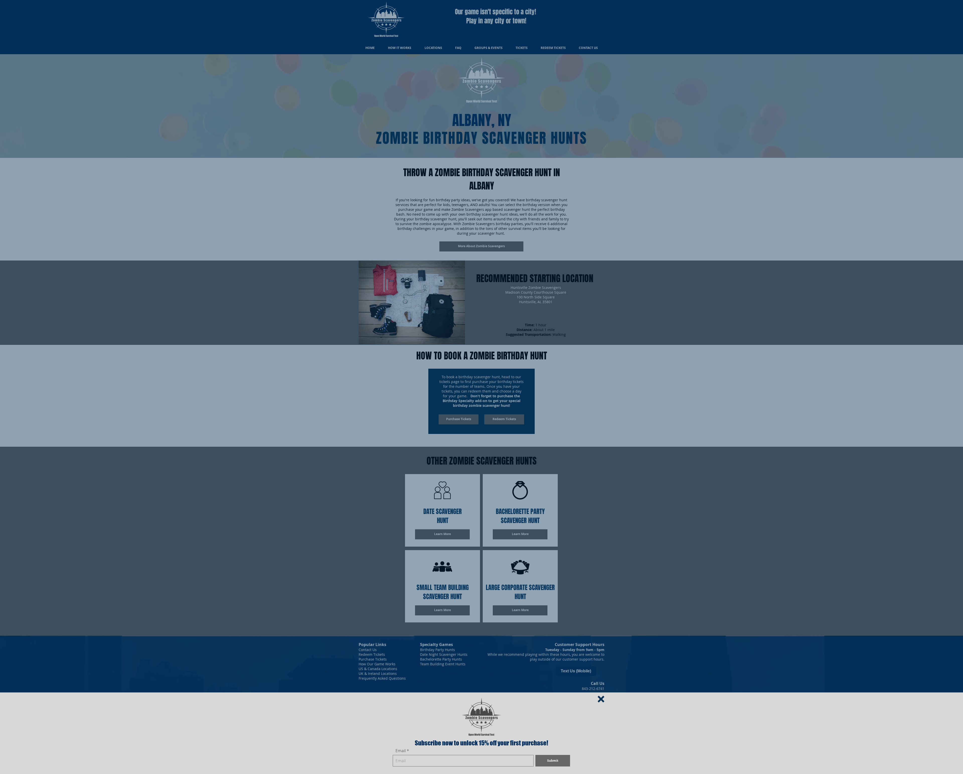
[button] (601, 699)
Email (400, 751)
